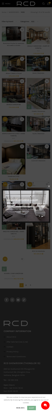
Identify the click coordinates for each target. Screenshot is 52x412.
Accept (31, 408)
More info (20, 408)
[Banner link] (26, 206)
